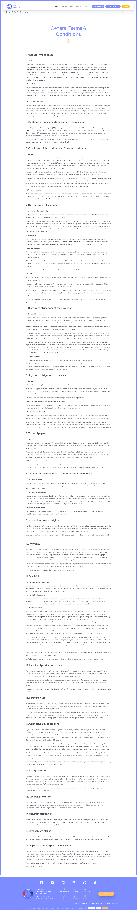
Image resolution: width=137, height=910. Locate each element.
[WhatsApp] (17, 12)
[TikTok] (20, 12)
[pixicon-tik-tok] (95, 882)
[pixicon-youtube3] (52, 882)
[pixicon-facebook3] (41, 882)
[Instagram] (15, 12)
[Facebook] (6, 12)
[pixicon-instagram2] (73, 882)
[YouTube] (9, 12)
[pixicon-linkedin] (63, 882)
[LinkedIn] (12, 12)
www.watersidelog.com (42, 70)
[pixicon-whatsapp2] (84, 882)
